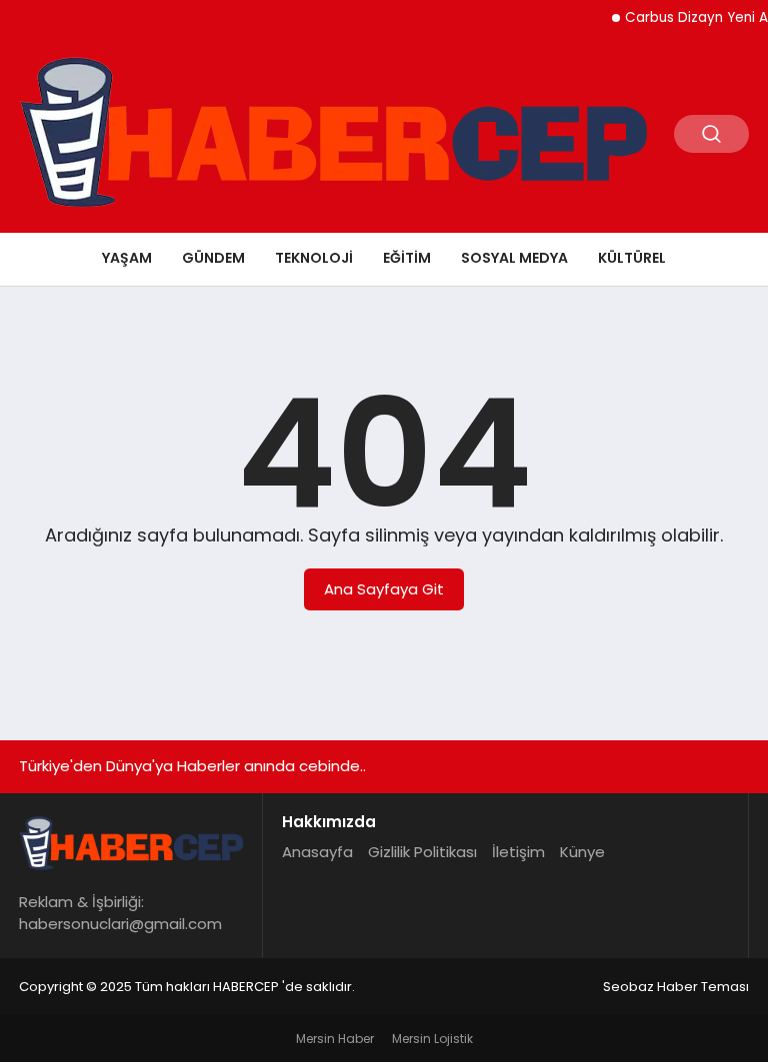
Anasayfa (317, 851)
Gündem (213, 258)
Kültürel (632, 258)
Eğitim (407, 258)
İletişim (518, 851)
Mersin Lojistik (432, 1038)
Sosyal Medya (514, 258)
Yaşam (127, 258)
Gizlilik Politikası (422, 851)
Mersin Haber (335, 1038)
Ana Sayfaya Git (384, 588)
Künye (582, 851)
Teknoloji (314, 258)
